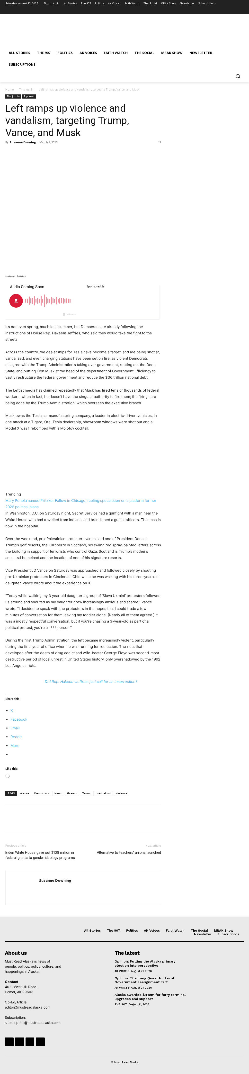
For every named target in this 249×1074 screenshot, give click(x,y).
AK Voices (122, 971)
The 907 (121, 1004)
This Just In (26, 89)
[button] (238, 76)
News (58, 793)
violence (121, 793)
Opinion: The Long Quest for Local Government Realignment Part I (144, 980)
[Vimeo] (234, 10)
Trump (86, 793)
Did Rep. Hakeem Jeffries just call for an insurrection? (91, 681)
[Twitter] (227, 10)
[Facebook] (214, 10)
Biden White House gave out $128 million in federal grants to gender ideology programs (40, 855)
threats (72, 793)
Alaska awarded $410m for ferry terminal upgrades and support (150, 997)
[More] (55, 153)
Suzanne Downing (23, 142)
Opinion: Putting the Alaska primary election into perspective (145, 963)
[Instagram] (220, 10)
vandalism (104, 793)
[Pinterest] (32, 153)
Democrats (41, 793)
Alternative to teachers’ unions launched (129, 852)
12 (159, 142)
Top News (29, 96)
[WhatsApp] (44, 153)
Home (9, 89)
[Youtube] (241, 10)
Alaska (24, 793)
